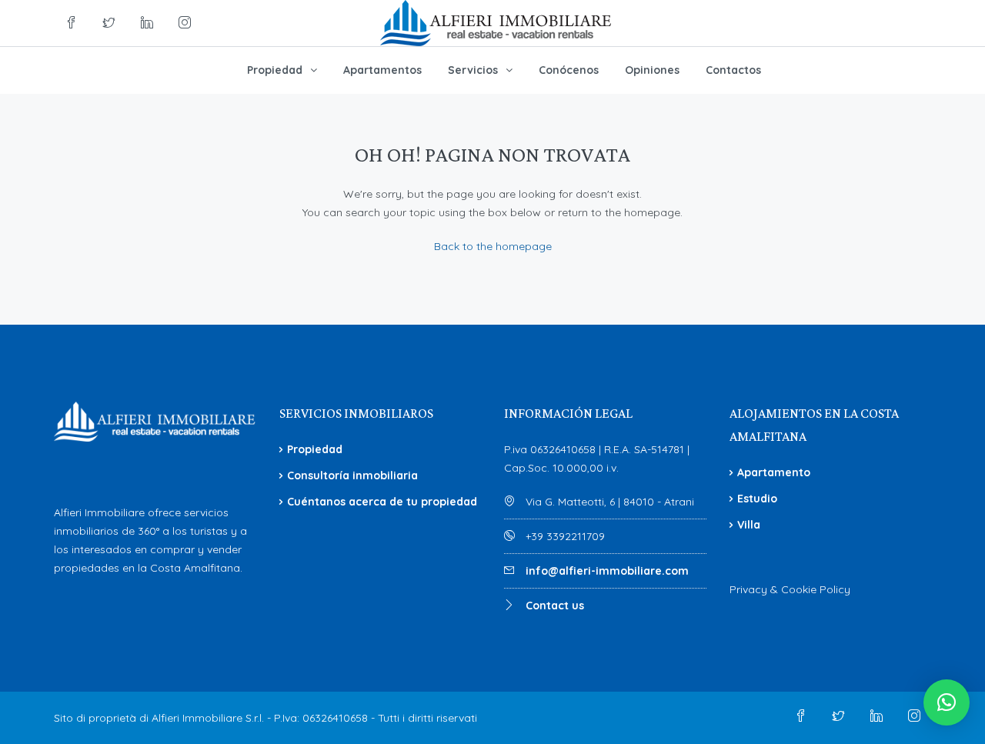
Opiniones (652, 70)
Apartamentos (382, 70)
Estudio (757, 498)
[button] (946, 702)
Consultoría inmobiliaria (352, 475)
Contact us (555, 605)
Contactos (733, 70)
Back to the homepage (493, 246)
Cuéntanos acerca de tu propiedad (382, 502)
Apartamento (773, 472)
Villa (748, 525)
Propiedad (274, 70)
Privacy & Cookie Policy (790, 589)
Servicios (473, 70)
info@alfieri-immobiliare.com (607, 571)
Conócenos (569, 70)
